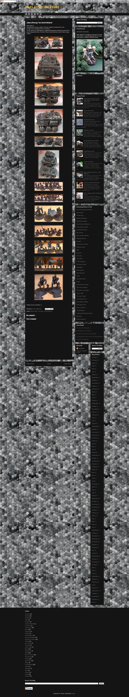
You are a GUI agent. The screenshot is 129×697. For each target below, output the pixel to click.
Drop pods (27, 631)
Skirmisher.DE (80, 273)
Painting (27, 658)
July (93, 371)
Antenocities (80, 212)
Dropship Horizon (81, 238)
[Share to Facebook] (51, 309)
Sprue (26, 670)
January (94, 357)
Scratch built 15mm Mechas (91, 182)
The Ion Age (80, 293)
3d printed (27, 614)
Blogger (73, 693)
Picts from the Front (42, 7)
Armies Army (80, 215)
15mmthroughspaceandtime (84, 209)
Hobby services (81, 247)
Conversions (28, 627)
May (93, 368)
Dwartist (79, 241)
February (94, 360)
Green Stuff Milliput (30, 637)
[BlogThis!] (47, 309)
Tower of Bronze (81, 307)
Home (49, 364)
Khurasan (79, 255)
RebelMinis (80, 267)
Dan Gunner (80, 232)
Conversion (28, 625)
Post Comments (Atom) (52, 368)
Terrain (26, 674)
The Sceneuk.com (82, 299)
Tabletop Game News (82, 284)
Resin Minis (28, 660)
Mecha (32, 311)
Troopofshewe (80, 310)
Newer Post (30, 364)
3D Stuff (27, 616)
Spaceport (27, 668)
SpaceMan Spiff (81, 278)
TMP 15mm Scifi (81, 304)
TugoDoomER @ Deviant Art (84, 313)
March (93, 363)
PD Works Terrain (81, 264)
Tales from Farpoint (82, 287)
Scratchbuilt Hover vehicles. (91, 140)
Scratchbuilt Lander (89, 151)
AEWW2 (27, 618)
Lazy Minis (79, 258)
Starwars (27, 672)
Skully (78, 276)
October (94, 380)
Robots (27, 662)
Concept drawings (29, 623)
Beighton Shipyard (82, 218)
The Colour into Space (83, 290)
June (93, 397)
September (95, 377)
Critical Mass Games (82, 227)
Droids (26, 629)
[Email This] (46, 309)
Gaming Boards (29, 635)
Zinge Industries (81, 319)
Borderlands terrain (89, 119)
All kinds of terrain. (83, 32)
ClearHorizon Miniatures (83, 224)
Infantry (27, 641)
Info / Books (28, 643)
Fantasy (27, 633)
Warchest (79, 316)
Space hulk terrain (89, 110)
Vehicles (27, 676)
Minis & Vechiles (39, 311)
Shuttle (27, 666)
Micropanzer (28, 651)
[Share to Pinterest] (52, 309)
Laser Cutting (28, 647)
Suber (78, 281)
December (95, 409)
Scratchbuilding (48, 311)
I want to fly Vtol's (88, 161)
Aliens (26, 620)
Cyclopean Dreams (82, 229)
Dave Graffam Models (83, 235)
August (94, 374)
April (93, 366)
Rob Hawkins (80, 270)
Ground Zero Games (82, 244)
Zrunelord (81, 348)
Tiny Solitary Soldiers (82, 302)
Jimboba (79, 253)
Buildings (27, 621)
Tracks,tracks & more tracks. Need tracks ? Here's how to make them (92, 100)
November (95, 383)
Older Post (67, 364)
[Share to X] (49, 309)
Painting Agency (81, 261)
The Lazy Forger (81, 296)
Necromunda (28, 656)
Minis (26, 653)
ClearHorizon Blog (82, 221)
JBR (78, 250)
